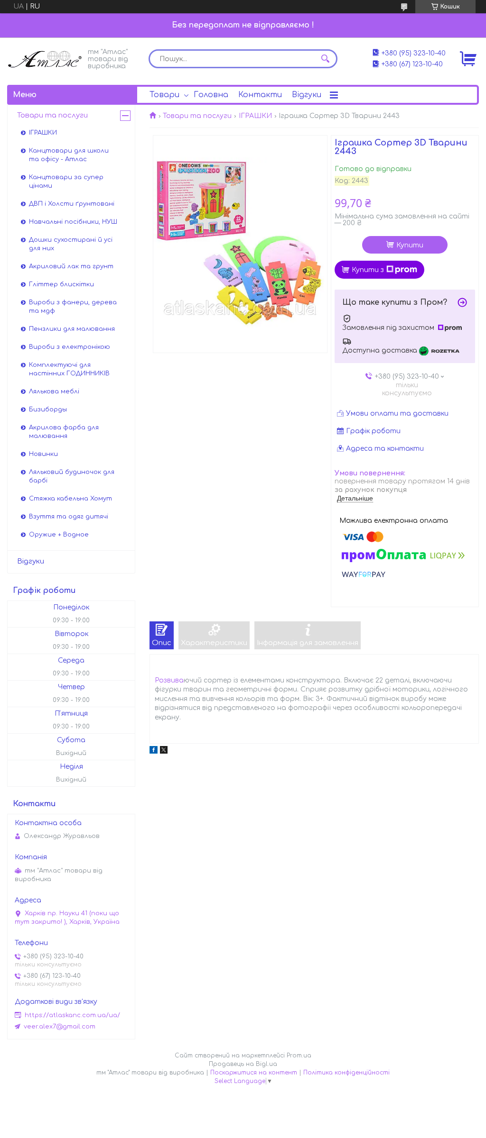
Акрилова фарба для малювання (64, 431)
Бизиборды (48, 409)
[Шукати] (325, 58)
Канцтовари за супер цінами (66, 181)
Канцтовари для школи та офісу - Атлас (69, 155)
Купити (409, 245)
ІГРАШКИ (255, 115)
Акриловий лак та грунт (71, 266)
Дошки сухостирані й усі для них (70, 244)
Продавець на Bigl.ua (243, 1064)
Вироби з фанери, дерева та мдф (73, 306)
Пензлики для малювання (72, 329)
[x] (164, 751)
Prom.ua (299, 1055)
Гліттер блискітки (61, 284)
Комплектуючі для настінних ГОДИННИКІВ (69, 369)
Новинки (43, 454)
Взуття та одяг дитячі (68, 516)
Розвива (169, 680)
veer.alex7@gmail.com (59, 1026)
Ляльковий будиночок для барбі (71, 476)
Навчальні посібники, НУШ (73, 221)
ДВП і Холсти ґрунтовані (71, 203)
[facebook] (154, 751)
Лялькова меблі (54, 391)
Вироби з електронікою (69, 347)
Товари (164, 95)
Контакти (260, 95)
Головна (211, 95)
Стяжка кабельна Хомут (70, 498)
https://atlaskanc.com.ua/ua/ (72, 1015)
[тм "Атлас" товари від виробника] (45, 58)
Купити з (368, 269)
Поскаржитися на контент (253, 1072)
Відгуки (306, 95)
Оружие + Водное (59, 534)
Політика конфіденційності (346, 1072)
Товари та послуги (197, 115)
